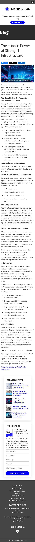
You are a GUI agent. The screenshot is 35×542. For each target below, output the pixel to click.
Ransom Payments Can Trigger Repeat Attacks (17, 509)
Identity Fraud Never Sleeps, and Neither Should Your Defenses (17, 518)
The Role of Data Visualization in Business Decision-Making (20, 385)
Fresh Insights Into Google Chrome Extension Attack (18, 400)
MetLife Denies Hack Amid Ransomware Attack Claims (19, 415)
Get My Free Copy (17, 473)
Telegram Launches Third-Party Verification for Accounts (20, 393)
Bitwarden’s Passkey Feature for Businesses (20, 407)
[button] (32, 2)
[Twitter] (17, 531)
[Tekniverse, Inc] (17, 9)
